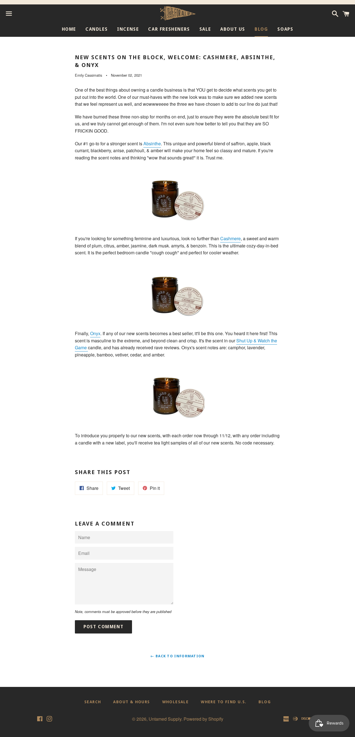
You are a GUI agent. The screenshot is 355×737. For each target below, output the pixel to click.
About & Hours (131, 702)
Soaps (285, 29)
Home (69, 29)
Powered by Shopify (203, 719)
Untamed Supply (165, 719)
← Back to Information (177, 656)
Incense (128, 29)
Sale (205, 29)
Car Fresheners (169, 29)
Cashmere (230, 238)
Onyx (95, 333)
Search (92, 702)
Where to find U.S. (223, 702)
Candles (96, 29)
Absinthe (152, 143)
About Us (232, 29)
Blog (261, 29)
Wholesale (175, 702)
